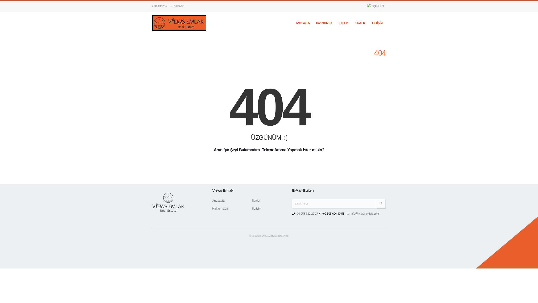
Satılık (343, 23)
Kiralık (360, 23)
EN (381, 6)
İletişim (377, 23)
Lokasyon (178, 6)
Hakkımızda (160, 6)
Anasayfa (303, 23)
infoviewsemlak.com (365, 213)
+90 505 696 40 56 (333, 213)
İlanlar (256, 200)
